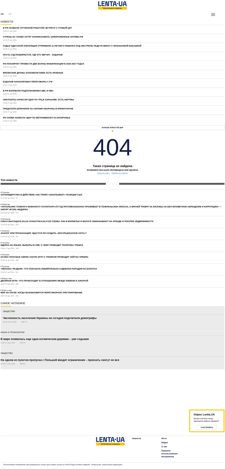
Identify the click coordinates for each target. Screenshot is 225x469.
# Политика (5, 192)
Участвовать (207, 427)
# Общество (5, 204)
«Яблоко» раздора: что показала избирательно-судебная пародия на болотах (49, 269)
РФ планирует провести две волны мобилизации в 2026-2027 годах (43, 64)
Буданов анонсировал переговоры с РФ (27, 82)
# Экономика (5, 219)
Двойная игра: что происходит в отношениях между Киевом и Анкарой (44, 281)
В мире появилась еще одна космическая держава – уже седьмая (45, 339)
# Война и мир (6, 278)
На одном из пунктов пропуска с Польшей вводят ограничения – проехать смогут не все (60, 360)
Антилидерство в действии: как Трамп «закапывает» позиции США (41, 195)
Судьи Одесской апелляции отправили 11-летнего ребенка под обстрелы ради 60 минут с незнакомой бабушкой (72, 46)
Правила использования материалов (169, 454)
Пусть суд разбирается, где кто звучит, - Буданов (33, 55)
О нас (164, 446)
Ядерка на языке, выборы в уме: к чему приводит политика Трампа (42, 245)
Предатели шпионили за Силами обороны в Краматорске (38, 108)
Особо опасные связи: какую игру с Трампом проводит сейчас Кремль (44, 257)
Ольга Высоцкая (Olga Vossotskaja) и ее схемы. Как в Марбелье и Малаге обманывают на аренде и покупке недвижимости (77, 221)
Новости (136, 438)
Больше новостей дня (112, 127)
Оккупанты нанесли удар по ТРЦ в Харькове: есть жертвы (38, 99)
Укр (2, 14)
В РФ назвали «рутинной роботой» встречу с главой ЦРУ (37, 28)
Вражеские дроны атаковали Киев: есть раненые (33, 73)
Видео (164, 442)
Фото (164, 438)
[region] (206, 388)
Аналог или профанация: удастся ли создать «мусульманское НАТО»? (44, 233)
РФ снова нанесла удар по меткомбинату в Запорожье (36, 118)
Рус (10, 14)
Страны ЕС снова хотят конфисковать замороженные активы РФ (43, 37)
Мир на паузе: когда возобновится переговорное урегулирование (41, 292)
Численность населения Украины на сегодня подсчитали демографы (50, 318)
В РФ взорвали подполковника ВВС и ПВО (28, 91)
